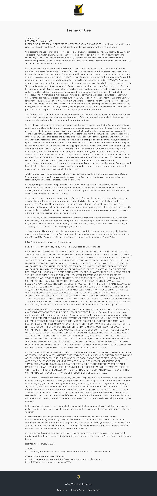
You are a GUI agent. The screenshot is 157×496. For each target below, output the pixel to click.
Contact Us (62, 490)
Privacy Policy (77, 490)
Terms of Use (94, 490)
